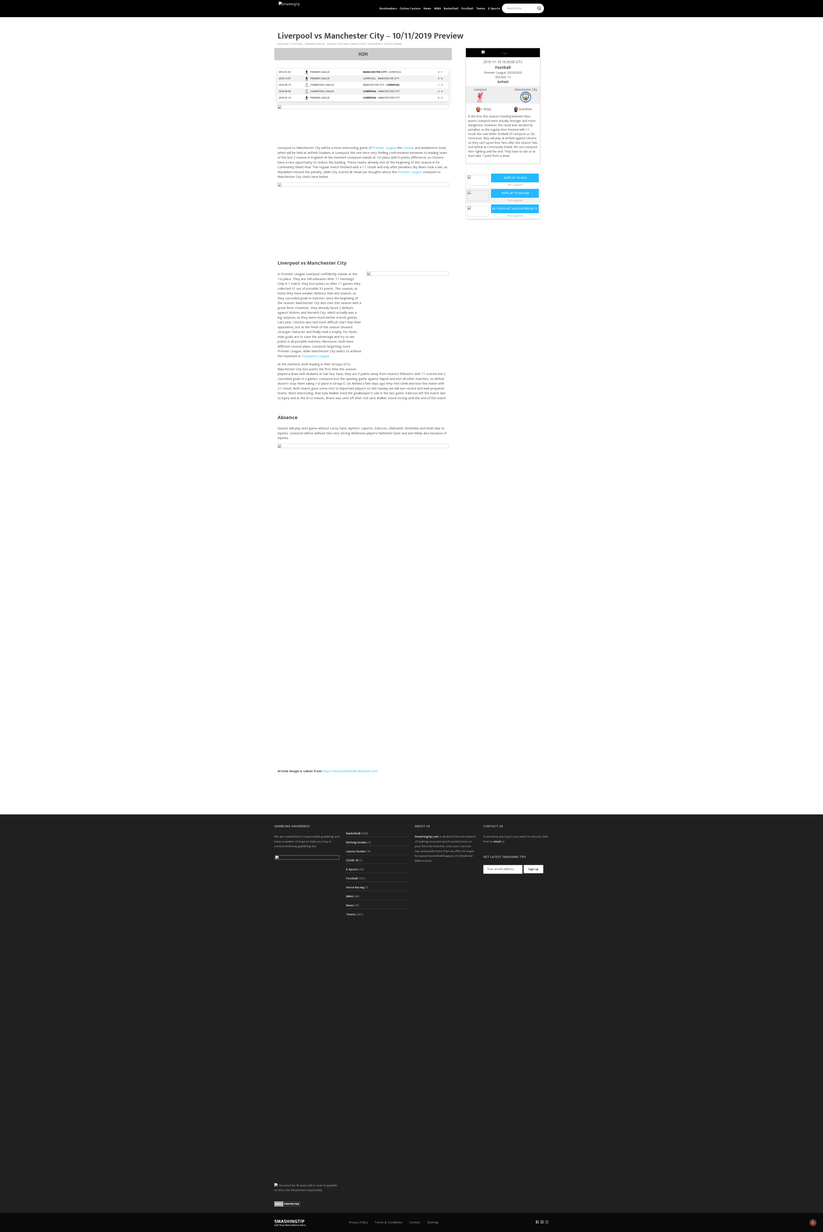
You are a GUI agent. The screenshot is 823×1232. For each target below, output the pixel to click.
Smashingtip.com (427, 836)
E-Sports (494, 8)
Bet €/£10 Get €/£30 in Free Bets (515, 208)
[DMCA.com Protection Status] (287, 1204)
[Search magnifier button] (539, 8)
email (497, 841)
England (283, 44)
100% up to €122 (515, 177)
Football (467, 8)
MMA (437, 8)
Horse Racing (355, 887)
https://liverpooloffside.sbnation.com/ (350, 771)
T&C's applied (515, 185)
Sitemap (433, 1222)
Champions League (315, 356)
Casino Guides (356, 851)
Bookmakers (388, 8)
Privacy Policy (358, 1222)
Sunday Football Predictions (346, 44)
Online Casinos (410, 8)
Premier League (315, 44)
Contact (414, 1222)
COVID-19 (352, 860)
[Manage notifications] (812, 1222)
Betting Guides (356, 842)
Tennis (480, 8)
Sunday (408, 147)
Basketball (451, 8)
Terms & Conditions (388, 1222)
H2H (363, 54)
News (427, 8)
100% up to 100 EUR (515, 193)
